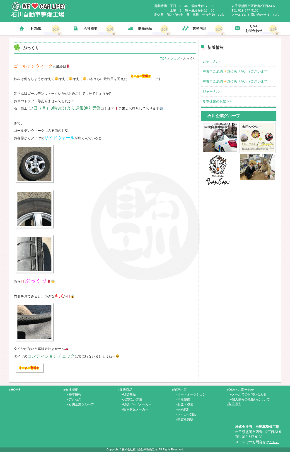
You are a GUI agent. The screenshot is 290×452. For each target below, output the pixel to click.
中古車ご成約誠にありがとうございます (235, 71)
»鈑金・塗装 (184, 404)
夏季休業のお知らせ (218, 101)
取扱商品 (145, 28)
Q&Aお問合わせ (253, 28)
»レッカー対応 (186, 414)
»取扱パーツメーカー (136, 404)
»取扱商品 (125, 389)
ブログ (175, 58)
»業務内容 (179, 389)
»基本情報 (74, 394)
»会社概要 (70, 389)
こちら (274, 14)
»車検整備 (183, 399)
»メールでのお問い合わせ (248, 394)
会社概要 (90, 28)
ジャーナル (211, 61)
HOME (36, 28)
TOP (163, 58)
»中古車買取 (184, 419)
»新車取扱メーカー (136, 409)
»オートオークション (191, 394)
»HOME (14, 389)
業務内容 (199, 28)
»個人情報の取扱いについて (250, 399)
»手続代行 (183, 409)
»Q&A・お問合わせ (240, 389)
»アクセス (74, 399)
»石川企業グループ (80, 404)
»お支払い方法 (131, 399)
